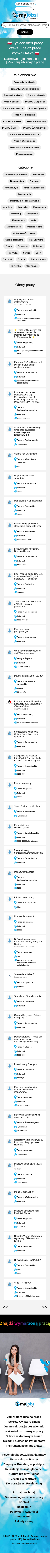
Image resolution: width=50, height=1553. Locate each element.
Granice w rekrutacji (24, 1478)
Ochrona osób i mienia (24, 233)
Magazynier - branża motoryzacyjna (24, 300)
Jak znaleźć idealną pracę (24, 1416)
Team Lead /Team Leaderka (28, 996)
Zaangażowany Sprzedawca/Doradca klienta (28, 851)
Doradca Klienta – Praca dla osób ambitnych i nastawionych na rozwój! (28, 1039)
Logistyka (23, 207)
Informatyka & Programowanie (24, 201)
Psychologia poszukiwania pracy (24, 1454)
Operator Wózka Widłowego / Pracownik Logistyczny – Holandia (28, 1142)
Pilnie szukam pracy (24, 897)
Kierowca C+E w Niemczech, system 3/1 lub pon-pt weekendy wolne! (28, 364)
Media (33, 220)
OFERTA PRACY (23, 1283)
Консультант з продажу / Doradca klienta (26, 550)
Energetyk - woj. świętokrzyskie (22, 826)
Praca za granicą (24, 154)
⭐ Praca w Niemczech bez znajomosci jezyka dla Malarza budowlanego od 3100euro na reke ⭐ (27, 333)
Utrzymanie (32, 213)
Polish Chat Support (24, 1192)
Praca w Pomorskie (36, 121)
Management (39, 207)
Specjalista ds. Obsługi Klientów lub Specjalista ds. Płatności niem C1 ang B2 (27, 758)
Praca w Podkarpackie (24, 115)
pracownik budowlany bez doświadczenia (27, 1116)
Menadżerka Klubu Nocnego (28, 501)
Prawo (9, 246)
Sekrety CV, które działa (24, 1421)
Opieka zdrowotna (14, 240)
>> (44, 1307)
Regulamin (24, 1506)
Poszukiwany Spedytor (25, 1064)
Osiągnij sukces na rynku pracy (24, 1440)
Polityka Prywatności (24, 1511)
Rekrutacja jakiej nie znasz (24, 1445)
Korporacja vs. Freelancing (24, 1483)
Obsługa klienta (34, 227)
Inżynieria (7, 207)
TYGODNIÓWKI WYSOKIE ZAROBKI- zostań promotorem (27, 604)
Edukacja (34, 181)
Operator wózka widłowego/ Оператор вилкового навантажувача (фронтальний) (28, 431)
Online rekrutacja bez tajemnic (24, 1426)
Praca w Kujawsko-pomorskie (24, 89)
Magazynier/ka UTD (24, 872)
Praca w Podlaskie (12, 121)
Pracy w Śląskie (10, 128)
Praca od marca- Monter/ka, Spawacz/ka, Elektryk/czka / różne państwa (28, 703)
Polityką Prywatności (30, 1543)
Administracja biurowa (16, 174)
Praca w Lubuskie (36, 95)
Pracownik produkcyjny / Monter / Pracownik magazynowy (26, 1089)
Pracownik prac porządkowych (21, 630)
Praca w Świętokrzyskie (34, 128)
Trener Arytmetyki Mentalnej (28, 806)
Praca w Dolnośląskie (24, 82)
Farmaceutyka (11, 188)
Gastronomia (24, 194)
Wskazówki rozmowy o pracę (24, 1431)
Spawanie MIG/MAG (24, 974)
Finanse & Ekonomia (34, 188)
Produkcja (23, 246)
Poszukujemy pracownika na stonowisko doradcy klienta (28, 524)
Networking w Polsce (24, 1459)
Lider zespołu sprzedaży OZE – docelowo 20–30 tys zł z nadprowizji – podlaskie (28, 576)
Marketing (16, 213)
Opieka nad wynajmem (25, 454)
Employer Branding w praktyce (24, 1464)
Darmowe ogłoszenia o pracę (24, 1497)
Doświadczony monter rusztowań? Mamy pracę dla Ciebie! (28, 941)
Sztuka (21, 259)
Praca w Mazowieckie (12, 108)
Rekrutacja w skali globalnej (24, 1469)
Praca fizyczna (36, 240)
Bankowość (38, 174)
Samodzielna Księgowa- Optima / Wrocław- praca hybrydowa (26, 734)
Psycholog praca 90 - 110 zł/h (28, 676)
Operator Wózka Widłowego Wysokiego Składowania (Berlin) (28, 1238)
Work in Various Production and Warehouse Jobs (27, 652)
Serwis (26, 253)
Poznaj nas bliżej (24, 1492)
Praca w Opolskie (37, 108)
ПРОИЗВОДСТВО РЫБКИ (27, 1260)
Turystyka (16, 266)
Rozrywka (12, 253)
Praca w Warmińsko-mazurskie (24, 134)
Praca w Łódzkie (11, 102)
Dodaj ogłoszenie (25, 4)
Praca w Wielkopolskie (24, 141)
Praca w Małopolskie (35, 102)
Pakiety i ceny (24, 1521)
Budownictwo (17, 181)
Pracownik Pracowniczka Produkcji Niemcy (26, 1212)
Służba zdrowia (38, 259)
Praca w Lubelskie (13, 95)
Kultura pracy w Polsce (24, 1473)
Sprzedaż (7, 259)
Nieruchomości (14, 227)
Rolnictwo (38, 246)
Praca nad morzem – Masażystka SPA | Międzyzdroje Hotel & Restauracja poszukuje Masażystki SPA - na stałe (27, 397)
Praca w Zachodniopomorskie (24, 147)
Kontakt (24, 1502)
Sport (38, 253)
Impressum (24, 1516)
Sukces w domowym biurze (24, 1436)
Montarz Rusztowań (24, 916)
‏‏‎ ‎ (28, 9)
